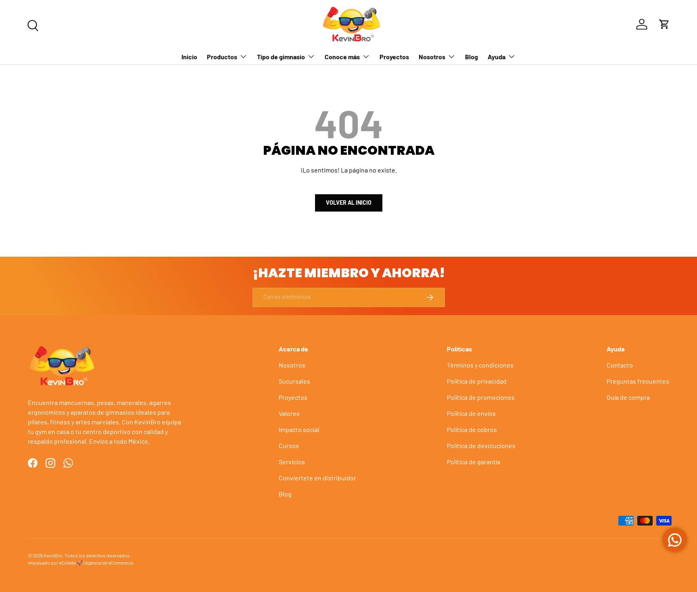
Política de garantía (473, 461)
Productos (222, 56)
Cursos (289, 445)
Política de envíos (471, 413)
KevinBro (53, 555)
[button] (664, 24)
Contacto (620, 365)
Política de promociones (481, 397)
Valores (289, 413)
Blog (471, 56)
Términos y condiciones (480, 365)
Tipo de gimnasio (281, 56)
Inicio (189, 56)
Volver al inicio (348, 202)
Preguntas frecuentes (638, 381)
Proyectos (394, 56)
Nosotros (432, 56)
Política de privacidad (477, 381)
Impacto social (299, 429)
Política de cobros (472, 429)
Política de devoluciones (481, 445)
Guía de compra (628, 397)
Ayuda (496, 56)
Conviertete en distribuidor (317, 478)
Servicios (292, 461)
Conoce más (342, 56)
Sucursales (294, 381)
